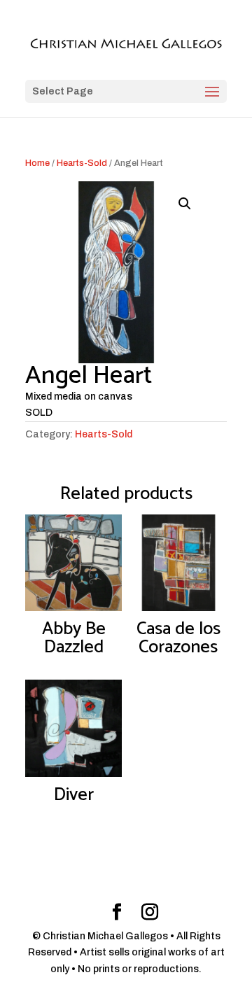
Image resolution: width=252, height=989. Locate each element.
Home (37, 163)
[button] (184, 203)
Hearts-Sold (82, 163)
